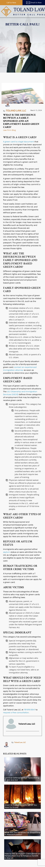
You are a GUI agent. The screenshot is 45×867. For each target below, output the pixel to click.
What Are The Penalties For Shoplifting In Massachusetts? (22, 833)
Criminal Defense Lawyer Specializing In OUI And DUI (22, 778)
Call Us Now (11, 2)
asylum (6, 552)
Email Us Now (36, 2)
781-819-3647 (29, 709)
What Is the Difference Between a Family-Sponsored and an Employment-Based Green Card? (21, 121)
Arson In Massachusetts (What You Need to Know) (21, 806)
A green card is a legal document (18, 141)
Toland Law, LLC (20, 742)
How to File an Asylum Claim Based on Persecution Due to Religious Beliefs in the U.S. (22, 855)
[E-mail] (7, 735)
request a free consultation (16, 712)
